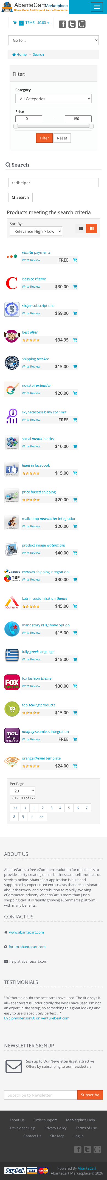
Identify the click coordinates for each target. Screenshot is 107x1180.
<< (15, 807)
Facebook (62, 24)
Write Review (31, 260)
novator (36, 385)
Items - (33, 22)
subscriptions (38, 305)
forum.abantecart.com (27, 946)
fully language (38, 651)
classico (34, 278)
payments (36, 252)
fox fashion (37, 678)
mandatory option (46, 625)
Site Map (57, 1135)
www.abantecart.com (26, 932)
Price (19, 111)
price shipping (39, 491)
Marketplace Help (80, 1119)
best (30, 332)
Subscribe (90, 1094)
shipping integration (45, 571)
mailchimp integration (49, 518)
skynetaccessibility (44, 412)
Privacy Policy (55, 1127)
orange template (41, 758)
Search (38, 54)
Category (23, 89)
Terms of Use (86, 1127)
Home (21, 54)
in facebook (36, 465)
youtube (82, 24)
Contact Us (32, 1135)
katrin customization (44, 598)
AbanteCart (87, 1168)
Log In (79, 1135)
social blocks (38, 438)
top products (38, 704)
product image (43, 545)
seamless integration (45, 731)
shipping (35, 358)
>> (41, 816)
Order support (45, 1119)
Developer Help (22, 1127)
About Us (16, 1119)
